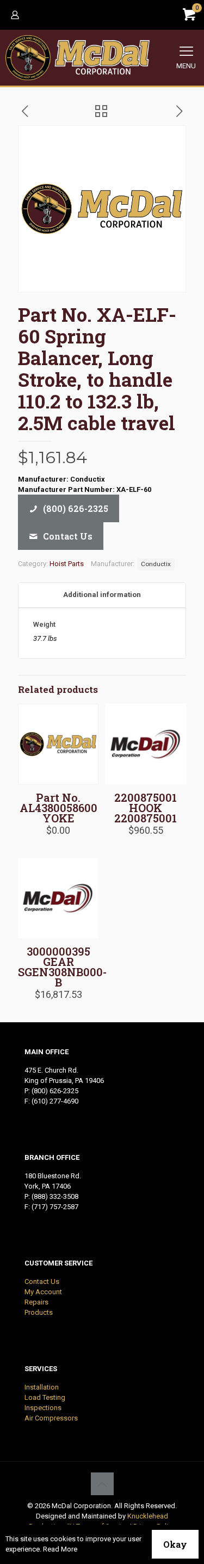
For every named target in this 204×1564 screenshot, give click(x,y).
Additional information (102, 594)
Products (38, 1312)
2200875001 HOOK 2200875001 (145, 807)
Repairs (36, 1302)
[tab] (102, 595)
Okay (175, 1544)
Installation (41, 1387)
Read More (60, 1549)
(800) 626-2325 (55, 1091)
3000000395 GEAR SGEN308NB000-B (62, 966)
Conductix (156, 564)
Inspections (42, 1408)
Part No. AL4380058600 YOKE (58, 807)
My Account (43, 1292)
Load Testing (44, 1397)
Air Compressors (51, 1418)
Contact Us (41, 1281)
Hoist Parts (67, 564)
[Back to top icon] (102, 1483)
